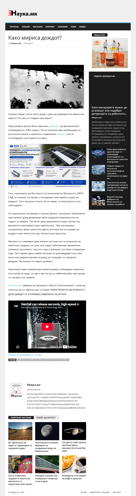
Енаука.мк (14, 354)
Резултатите (14, 285)
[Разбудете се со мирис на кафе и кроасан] (74, 464)
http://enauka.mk (33, 390)
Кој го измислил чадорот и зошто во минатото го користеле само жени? (20, 480)
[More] (38, 56)
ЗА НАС (84, 492)
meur (47, 360)
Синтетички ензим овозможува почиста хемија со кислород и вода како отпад (117, 186)
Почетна (14, 26)
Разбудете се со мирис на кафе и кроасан (74, 477)
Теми (73, 26)
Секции (26, 26)
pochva (56, 360)
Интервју (50, 26)
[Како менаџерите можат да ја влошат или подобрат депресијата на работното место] (110, 92)
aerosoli (22, 360)
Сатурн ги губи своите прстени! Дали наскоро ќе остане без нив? (74, 446)
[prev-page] (80, 417)
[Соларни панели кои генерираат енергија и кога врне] (47, 464)
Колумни (63, 26)
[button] (125, 26)
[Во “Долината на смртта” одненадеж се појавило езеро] (20, 431)
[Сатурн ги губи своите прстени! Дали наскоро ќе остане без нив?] (74, 431)
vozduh (65, 360)
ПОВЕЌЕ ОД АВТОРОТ (46, 417)
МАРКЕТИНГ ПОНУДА (99, 492)
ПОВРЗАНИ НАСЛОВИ (21, 417)
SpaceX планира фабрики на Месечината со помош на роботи (115, 200)
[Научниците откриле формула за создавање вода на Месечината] (47, 431)
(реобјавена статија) (31, 354)
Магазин (37, 26)
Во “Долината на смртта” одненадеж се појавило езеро (20, 445)
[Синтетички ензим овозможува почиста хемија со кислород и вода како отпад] (98, 186)
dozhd (40, 360)
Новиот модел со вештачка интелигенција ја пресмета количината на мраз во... (117, 172)
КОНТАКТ (117, 492)
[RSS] (128, 4)
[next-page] (84, 417)
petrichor (54, 126)
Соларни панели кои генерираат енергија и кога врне (46, 478)
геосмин (61, 134)
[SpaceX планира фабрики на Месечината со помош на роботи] (98, 200)
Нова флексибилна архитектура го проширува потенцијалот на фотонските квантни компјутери (117, 155)
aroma (31, 360)
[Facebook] (123, 4)
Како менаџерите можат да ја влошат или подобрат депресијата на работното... (109, 110)
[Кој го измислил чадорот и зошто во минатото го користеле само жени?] (20, 464)
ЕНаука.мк (16, 43)
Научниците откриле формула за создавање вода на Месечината (46, 446)
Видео (82, 26)
